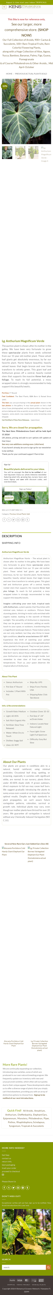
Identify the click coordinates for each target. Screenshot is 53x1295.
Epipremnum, (10, 1118)
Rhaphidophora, (24, 1122)
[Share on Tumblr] (27, 520)
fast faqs (5, 1155)
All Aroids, (28, 1110)
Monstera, (22, 1118)
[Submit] (48, 1267)
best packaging (8, 1165)
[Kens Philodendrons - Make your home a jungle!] (28, 7)
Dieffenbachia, (25, 1114)
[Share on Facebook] (4, 520)
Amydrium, (40, 1110)
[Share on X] (9, 520)
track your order (9, 1168)
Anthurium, (11, 1114)
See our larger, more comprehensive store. (26, 29)
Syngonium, (15, 1125)
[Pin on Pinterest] (23, 520)
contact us (6, 1158)
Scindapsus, (39, 1122)
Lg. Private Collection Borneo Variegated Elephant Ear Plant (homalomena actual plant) (39, 1045)
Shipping (11, 1285)
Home (9, 73)
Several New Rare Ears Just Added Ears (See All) (26, 843)
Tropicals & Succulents (32, 1125)
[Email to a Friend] (18, 520)
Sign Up (7, 464)
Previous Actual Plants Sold (31, 73)
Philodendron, (36, 1118)
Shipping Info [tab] (11, 542)
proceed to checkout (11, 1171)
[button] (4, 7)
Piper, (47, 1118)
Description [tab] (12, 536)
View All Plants (39, 1285)
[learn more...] (26, 1232)
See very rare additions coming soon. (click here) (23, 444)
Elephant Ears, (40, 1114)
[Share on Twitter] (13, 520)
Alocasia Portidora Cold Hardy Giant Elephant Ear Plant (13, 1043)
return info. (7, 1161)
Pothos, (12, 1122)
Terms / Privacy (23, 1285)
